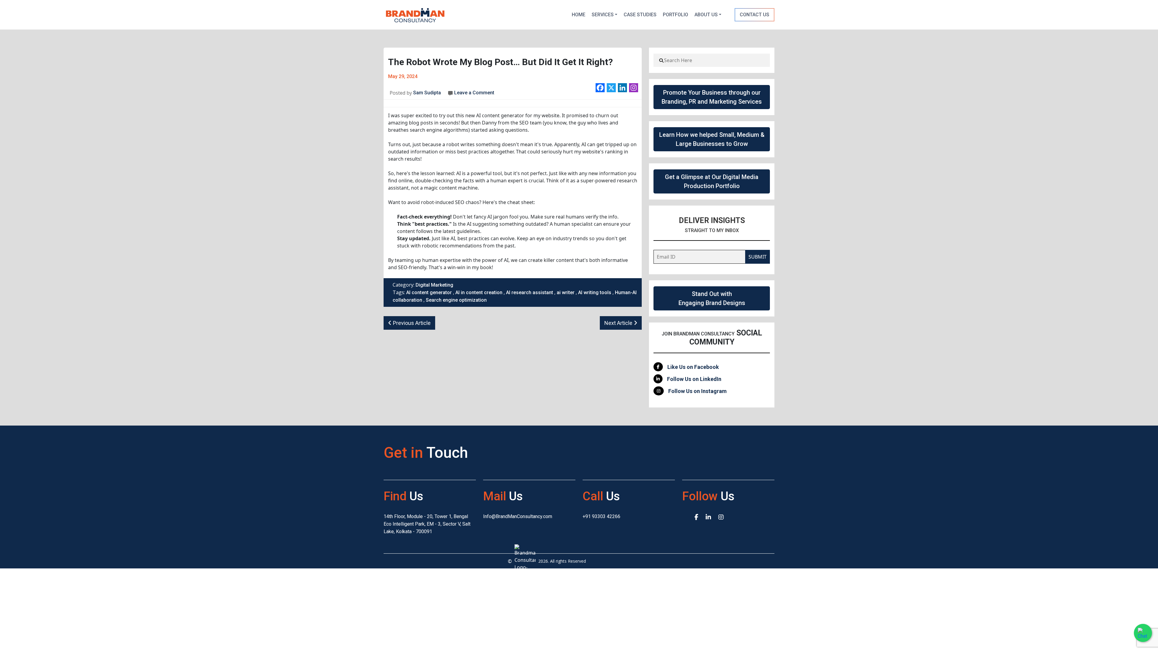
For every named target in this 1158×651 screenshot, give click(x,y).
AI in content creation (478, 292)
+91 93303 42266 (601, 516)
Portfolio (675, 14)
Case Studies (640, 14)
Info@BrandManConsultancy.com (517, 516)
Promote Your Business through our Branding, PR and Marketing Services (712, 97)
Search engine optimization (456, 300)
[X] (611, 87)
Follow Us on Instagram (697, 391)
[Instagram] (633, 87)
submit (757, 256)
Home (578, 14)
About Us (706, 14)
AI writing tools (594, 292)
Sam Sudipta (426, 93)
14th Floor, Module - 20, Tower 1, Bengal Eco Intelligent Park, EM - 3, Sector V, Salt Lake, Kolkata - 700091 (427, 524)
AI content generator (429, 292)
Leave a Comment (474, 93)
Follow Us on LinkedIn (694, 379)
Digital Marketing (434, 285)
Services (603, 14)
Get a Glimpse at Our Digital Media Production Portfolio (711, 181)
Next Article (618, 323)
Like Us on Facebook (693, 367)
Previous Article (412, 323)
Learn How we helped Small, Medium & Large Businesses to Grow (711, 139)
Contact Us (754, 14)
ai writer (565, 292)
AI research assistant (529, 292)
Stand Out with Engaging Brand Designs (712, 298)
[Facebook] (600, 87)
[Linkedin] (622, 87)
